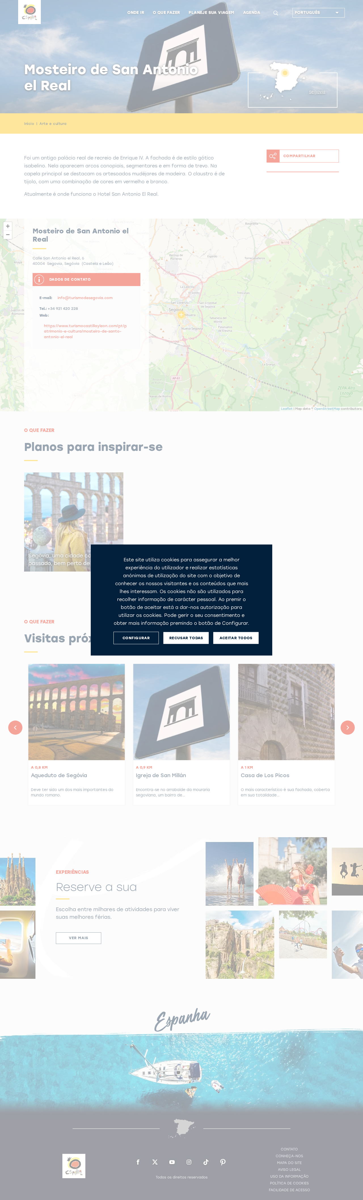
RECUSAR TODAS (186, 638)
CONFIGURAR (136, 638)
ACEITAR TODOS (236, 638)
